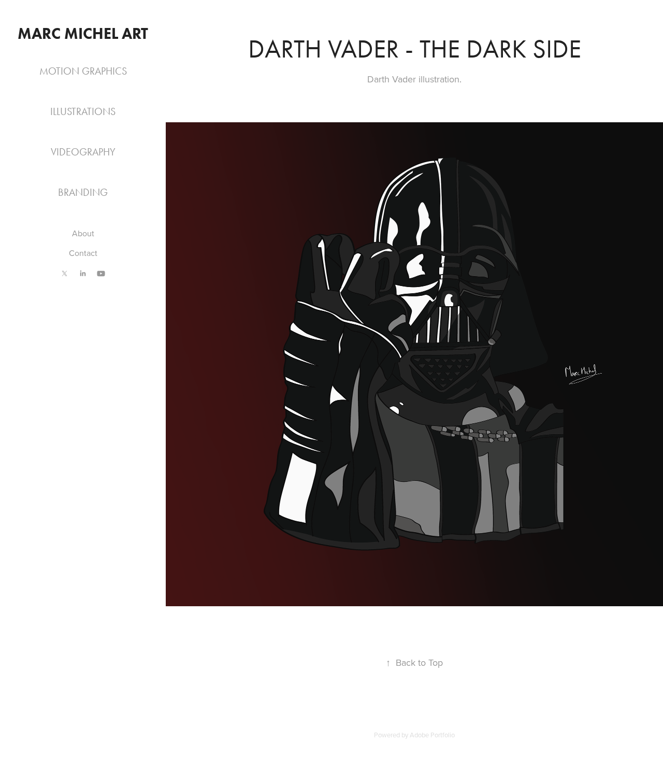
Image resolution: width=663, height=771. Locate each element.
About (83, 233)
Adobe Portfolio (432, 734)
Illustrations (83, 111)
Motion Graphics (83, 71)
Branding (83, 192)
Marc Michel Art (83, 33)
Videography (83, 152)
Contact (83, 253)
